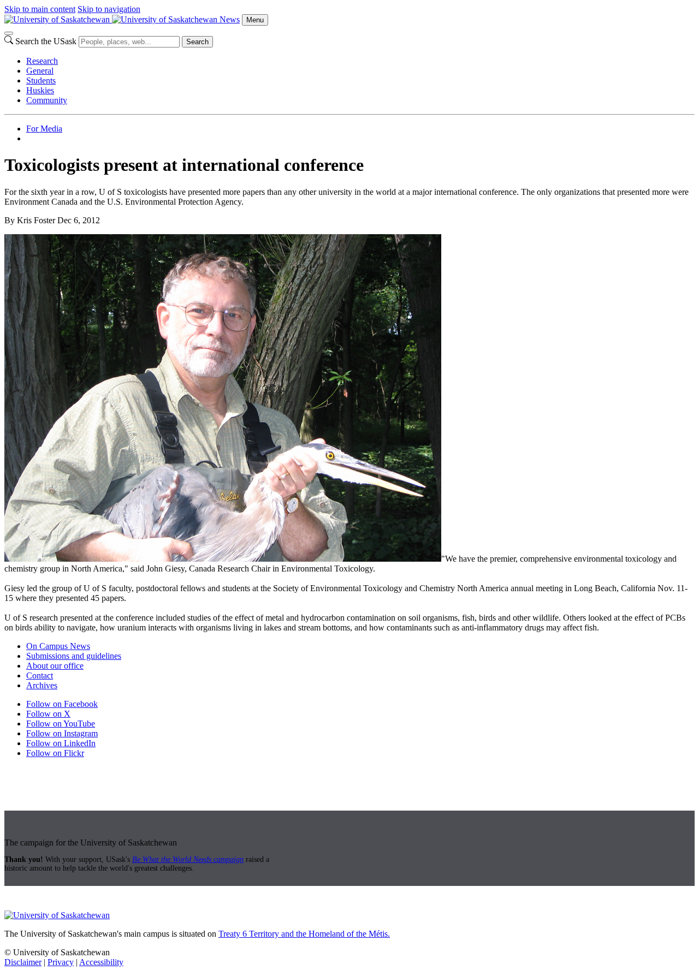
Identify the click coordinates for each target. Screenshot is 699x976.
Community (46, 100)
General (40, 70)
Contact (39, 675)
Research (42, 61)
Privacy (61, 962)
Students (41, 80)
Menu (255, 20)
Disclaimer (23, 962)
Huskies (40, 90)
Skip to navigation (109, 9)
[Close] (8, 33)
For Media (44, 128)
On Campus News (58, 646)
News (230, 19)
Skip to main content (39, 9)
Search (197, 42)
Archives (41, 685)
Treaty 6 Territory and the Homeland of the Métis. (304, 933)
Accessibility (101, 962)
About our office (55, 665)
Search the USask (45, 41)
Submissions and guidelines (73, 655)
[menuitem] (360, 61)
